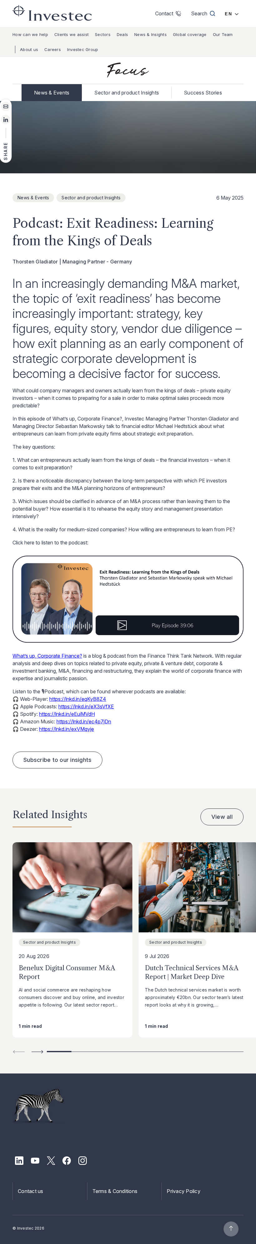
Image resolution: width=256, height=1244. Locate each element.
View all (222, 816)
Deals (122, 34)
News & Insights (150, 34)
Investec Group (82, 49)
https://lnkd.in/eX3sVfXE (86, 706)
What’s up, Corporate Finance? (47, 656)
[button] (37, 1051)
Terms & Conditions (115, 1191)
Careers (52, 49)
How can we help (30, 34)
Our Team (223, 34)
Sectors (103, 34)
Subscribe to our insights (57, 760)
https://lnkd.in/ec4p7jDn (84, 721)
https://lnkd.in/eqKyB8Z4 (77, 699)
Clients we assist (71, 34)
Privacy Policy (183, 1191)
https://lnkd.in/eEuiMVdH (67, 714)
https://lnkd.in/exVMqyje (66, 729)
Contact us (30, 1191)
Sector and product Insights (126, 92)
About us (29, 49)
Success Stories (203, 92)
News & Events (51, 92)
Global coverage (190, 34)
